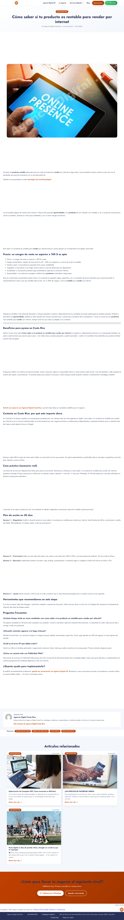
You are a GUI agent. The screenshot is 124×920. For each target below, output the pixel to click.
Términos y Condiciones (57, 910)
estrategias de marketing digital (39, 179)
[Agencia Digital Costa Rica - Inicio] (16, 3)
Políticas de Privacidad (40, 910)
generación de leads (23, 731)
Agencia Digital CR (49, 3)
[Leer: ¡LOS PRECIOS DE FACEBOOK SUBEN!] (90, 778)
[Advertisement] (62, 48)
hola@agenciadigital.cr (48, 914)
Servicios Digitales (76, 3)
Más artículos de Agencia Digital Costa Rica (29, 724)
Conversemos (98, 3)
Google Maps (55, 917)
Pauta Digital (55, 731)
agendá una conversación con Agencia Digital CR (50, 671)
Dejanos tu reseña (68, 917)
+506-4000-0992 (32, 914)
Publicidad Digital (68, 731)
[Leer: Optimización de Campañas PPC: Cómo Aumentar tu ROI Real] (34, 778)
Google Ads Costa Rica (40, 731)
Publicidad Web (62, 11)
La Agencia (62, 3)
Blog (88, 3)
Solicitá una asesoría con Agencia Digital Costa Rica (22, 408)
